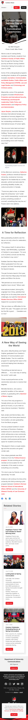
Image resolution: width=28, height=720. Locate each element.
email (21, 692)
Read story (10, 550)
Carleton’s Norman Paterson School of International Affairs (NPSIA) (13, 486)
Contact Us (14, 668)
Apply (16, 7)
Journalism (11, 78)
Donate (24, 7)
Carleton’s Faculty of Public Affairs (13, 58)
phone (16, 692)
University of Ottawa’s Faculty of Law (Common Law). (13, 491)
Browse (4, 7)
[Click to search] (12, 7)
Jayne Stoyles (6, 111)
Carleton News (9, 2)
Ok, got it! (14, 714)
